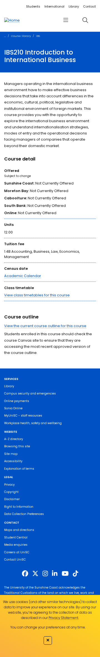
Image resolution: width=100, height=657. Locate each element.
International (54, 6)
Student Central (16, 537)
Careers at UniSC (16, 552)
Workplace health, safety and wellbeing (33, 423)
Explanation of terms (19, 469)
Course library (21, 36)
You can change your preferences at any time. (48, 627)
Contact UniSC (15, 559)
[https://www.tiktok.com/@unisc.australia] (75, 573)
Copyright (11, 492)
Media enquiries (16, 545)
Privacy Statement (63, 617)
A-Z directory (13, 439)
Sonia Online (13, 408)
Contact (89, 6)
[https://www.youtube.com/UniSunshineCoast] (65, 573)
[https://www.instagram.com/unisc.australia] (45, 573)
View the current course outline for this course (45, 325)
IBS (38, 36)
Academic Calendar (22, 275)
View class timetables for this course (37, 295)
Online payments (16, 401)
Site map (11, 454)
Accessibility (13, 461)
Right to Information (18, 507)
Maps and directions (19, 530)
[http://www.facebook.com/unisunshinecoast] (25, 573)
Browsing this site (17, 446)
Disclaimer (12, 499)
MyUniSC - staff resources (23, 415)
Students (33, 6)
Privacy (9, 485)
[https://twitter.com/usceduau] (35, 573)
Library (74, 6)
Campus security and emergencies (30, 393)
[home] (12, 20)
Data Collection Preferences (24, 514)
